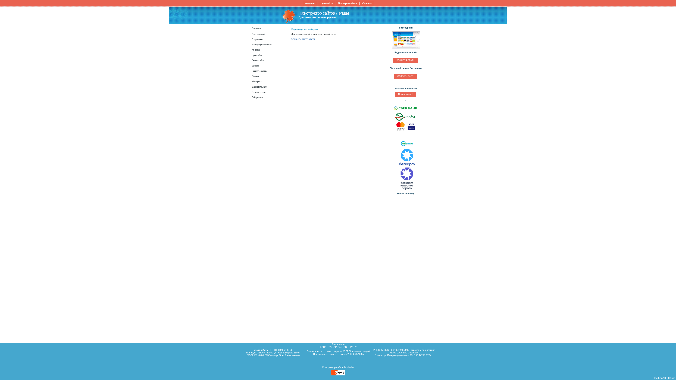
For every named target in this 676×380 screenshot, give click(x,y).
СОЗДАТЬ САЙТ (405, 76)
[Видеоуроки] (405, 48)
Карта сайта (338, 344)
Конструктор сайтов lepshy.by (338, 367)
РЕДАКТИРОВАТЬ (405, 60)
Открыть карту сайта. (303, 38)
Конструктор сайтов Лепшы (324, 13)
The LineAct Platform (664, 378)
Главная (256, 28)
